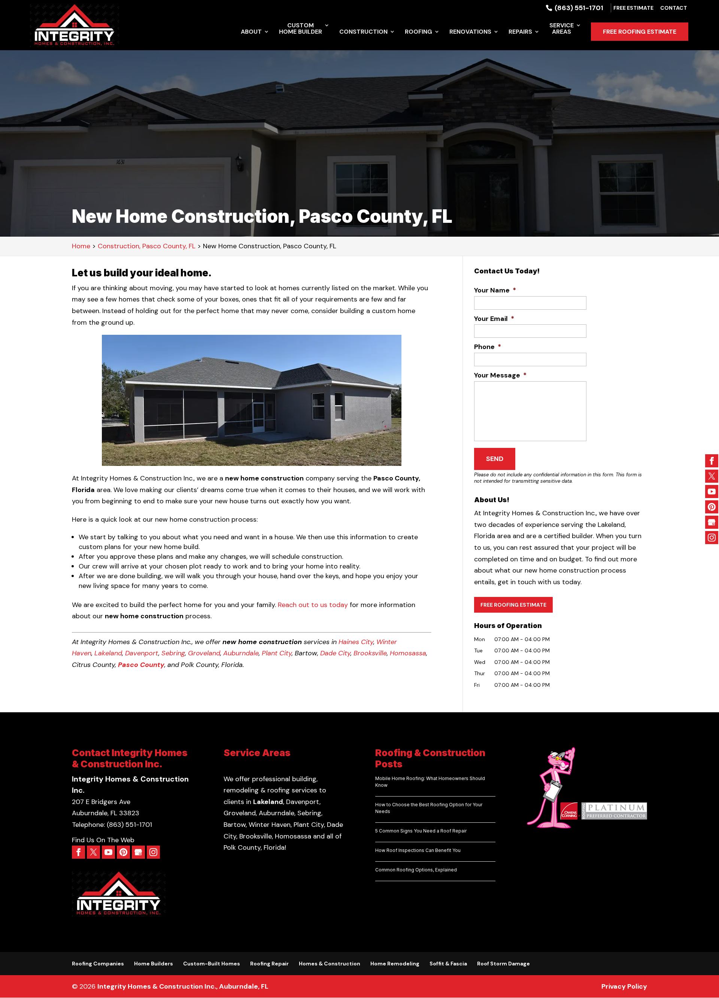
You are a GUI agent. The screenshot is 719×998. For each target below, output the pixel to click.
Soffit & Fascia (448, 963)
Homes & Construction (329, 963)
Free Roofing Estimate (639, 32)
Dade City (335, 653)
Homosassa (408, 653)
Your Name (495, 290)
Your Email (494, 319)
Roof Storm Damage (503, 963)
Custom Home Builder (300, 29)
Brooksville (370, 653)
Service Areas (561, 29)
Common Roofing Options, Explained (416, 870)
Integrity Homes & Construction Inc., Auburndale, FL (183, 986)
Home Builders (153, 963)
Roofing (418, 32)
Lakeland (108, 653)
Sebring (173, 653)
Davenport (141, 653)
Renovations (470, 32)
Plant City (277, 653)
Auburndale (241, 653)
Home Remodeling (394, 963)
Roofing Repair (269, 963)
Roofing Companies (98, 963)
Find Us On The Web (103, 839)
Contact (673, 8)
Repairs (520, 32)
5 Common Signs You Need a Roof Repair (421, 831)
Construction (363, 32)
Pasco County (141, 664)
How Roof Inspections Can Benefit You (418, 850)
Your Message (500, 375)
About (251, 32)
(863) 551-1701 (578, 7)
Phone (487, 347)
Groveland (204, 653)
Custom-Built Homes (211, 963)
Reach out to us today (313, 604)
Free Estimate (633, 8)
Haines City (356, 641)
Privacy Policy (624, 986)
